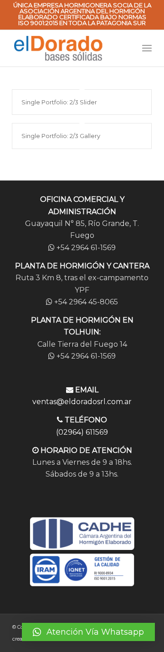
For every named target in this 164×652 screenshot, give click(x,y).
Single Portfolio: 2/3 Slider (59, 102)
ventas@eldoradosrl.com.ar (82, 401)
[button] (88, 632)
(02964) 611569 (82, 432)
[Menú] (147, 48)
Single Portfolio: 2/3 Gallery (60, 135)
